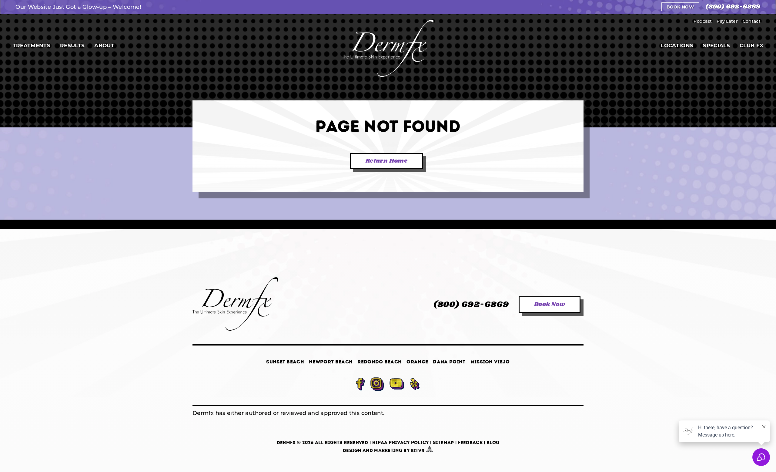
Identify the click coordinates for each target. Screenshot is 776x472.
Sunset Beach (285, 362)
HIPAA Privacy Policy (400, 443)
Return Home (386, 161)
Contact (752, 21)
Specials (716, 45)
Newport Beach (331, 362)
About (104, 45)
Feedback (470, 443)
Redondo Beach (379, 362)
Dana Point (449, 362)
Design (352, 451)
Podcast (703, 21)
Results (72, 45)
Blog (493, 443)
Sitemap (443, 443)
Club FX (751, 45)
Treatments (31, 45)
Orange (417, 362)
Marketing (388, 451)
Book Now (680, 7)
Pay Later (727, 21)
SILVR (418, 451)
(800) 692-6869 (733, 6)
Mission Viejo (490, 362)
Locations (677, 45)
